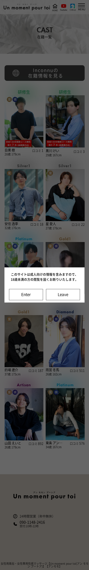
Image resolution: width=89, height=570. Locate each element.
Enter (26, 295)
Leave (63, 295)
